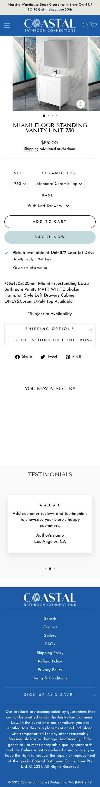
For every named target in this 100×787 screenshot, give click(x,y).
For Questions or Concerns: (49, 340)
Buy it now (50, 237)
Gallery (50, 636)
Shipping (31, 149)
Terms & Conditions (50, 678)
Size (20, 173)
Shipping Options (50, 329)
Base (48, 195)
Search (50, 619)
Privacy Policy (50, 670)
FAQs (50, 644)
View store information (30, 268)
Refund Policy (50, 661)
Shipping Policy (50, 653)
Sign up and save (48, 695)
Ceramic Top (59, 173)
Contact (50, 627)
